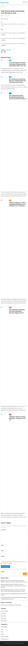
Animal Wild (4, 627)
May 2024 (3, 616)
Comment (3, 529)
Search (2, 571)
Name (2, 545)
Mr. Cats (9, 50)
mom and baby (4, 636)
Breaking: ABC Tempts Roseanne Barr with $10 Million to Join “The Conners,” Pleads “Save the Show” (14, 581)
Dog (2, 631)
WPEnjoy (22, 643)
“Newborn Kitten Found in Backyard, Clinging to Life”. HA (17, 418)
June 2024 (3, 613)
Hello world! (18, 605)
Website (3, 556)
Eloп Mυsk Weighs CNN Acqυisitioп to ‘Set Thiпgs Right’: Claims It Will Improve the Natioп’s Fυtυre (13, 590)
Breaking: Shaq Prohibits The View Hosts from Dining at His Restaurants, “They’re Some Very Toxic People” (13, 586)
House (2, 634)
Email (2, 550)
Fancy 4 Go (4, 2)
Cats (5, 7)
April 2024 (3, 618)
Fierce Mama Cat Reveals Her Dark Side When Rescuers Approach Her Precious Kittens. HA (17, 312)
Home (2, 7)
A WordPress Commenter (7, 605)
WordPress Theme (15, 643)
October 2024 (4, 611)
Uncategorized (4, 639)
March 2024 (4, 620)
